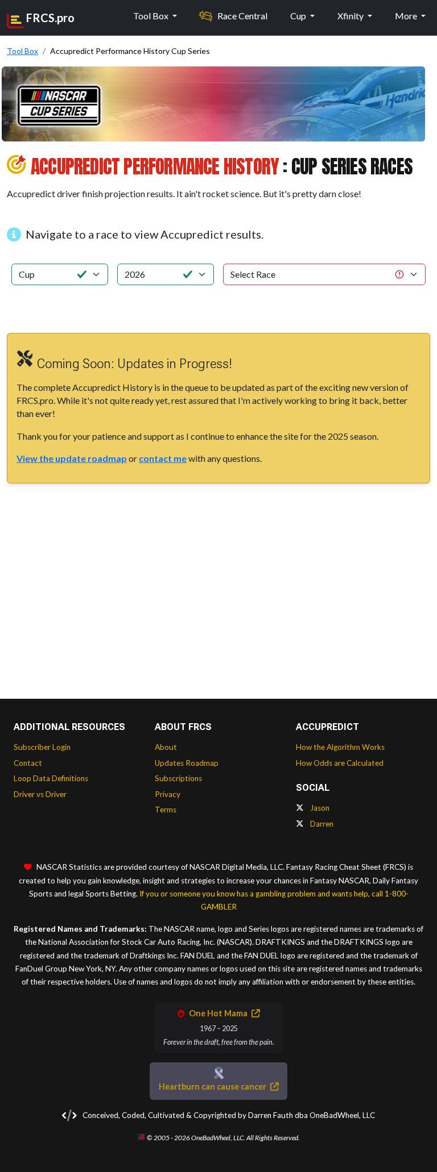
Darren (320, 823)
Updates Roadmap (186, 763)
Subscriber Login (42, 747)
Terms (165, 809)
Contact (28, 763)
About (166, 747)
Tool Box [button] (151, 15)
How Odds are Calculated (340, 763)
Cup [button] (299, 15)
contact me (163, 458)
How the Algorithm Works (340, 747)
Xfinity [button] (351, 15)
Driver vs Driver (40, 794)
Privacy (167, 794)
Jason (318, 807)
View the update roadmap (72, 458)
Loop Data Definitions (51, 778)
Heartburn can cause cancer (213, 1086)
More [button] (407, 15)
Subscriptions (178, 778)
